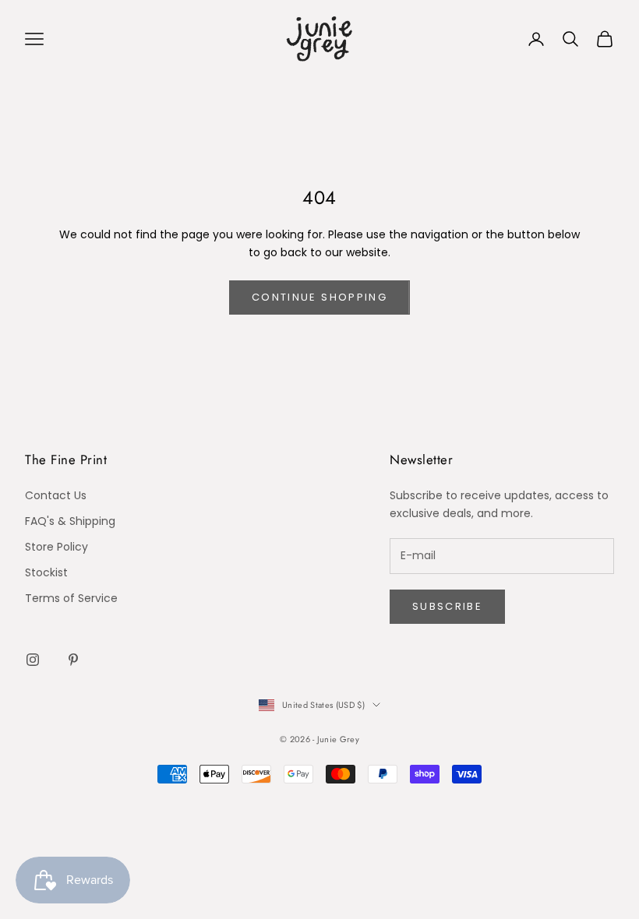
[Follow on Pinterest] (73, 659)
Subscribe (447, 606)
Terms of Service (71, 598)
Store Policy (56, 547)
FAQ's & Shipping (70, 521)
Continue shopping (319, 297)
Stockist (46, 572)
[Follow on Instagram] (33, 659)
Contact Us (55, 495)
